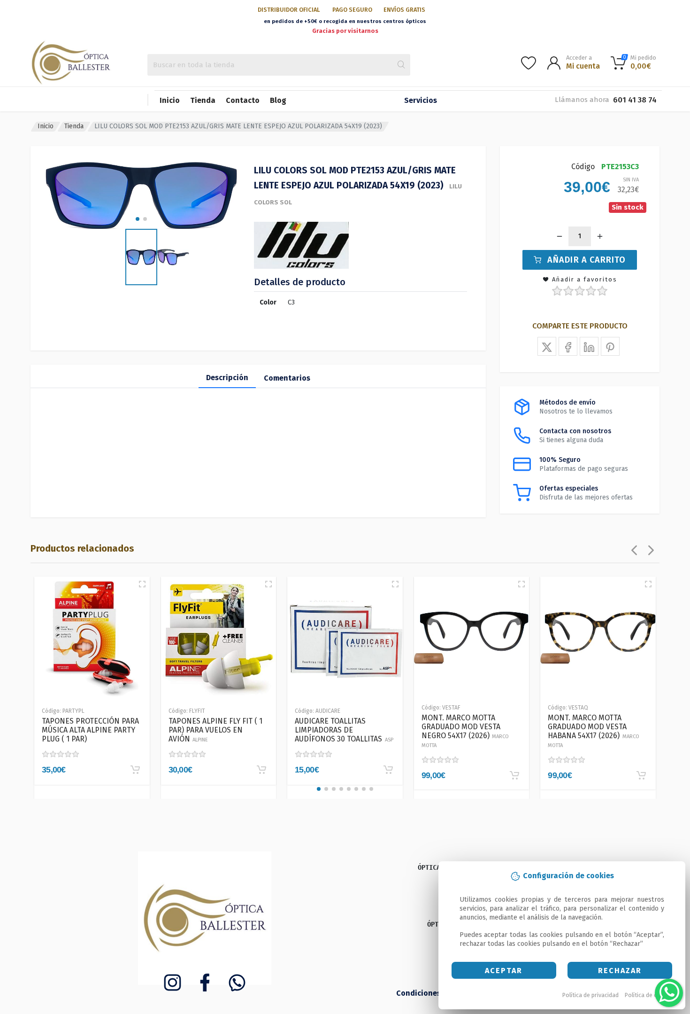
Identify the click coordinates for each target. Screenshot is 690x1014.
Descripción (227, 377)
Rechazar (620, 970)
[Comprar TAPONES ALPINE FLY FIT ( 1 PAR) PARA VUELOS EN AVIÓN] (261, 769)
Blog (278, 100)
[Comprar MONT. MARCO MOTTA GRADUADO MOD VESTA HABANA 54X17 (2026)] (641, 775)
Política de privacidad (590, 994)
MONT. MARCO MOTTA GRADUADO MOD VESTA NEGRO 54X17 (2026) (465, 731)
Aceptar (503, 970)
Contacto (243, 100)
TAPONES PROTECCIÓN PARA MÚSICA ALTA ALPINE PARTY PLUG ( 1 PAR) (90, 730)
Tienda (202, 100)
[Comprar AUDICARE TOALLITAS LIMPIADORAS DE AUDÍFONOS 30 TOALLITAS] (388, 769)
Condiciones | (421, 993)
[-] (559, 236)
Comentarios (287, 378)
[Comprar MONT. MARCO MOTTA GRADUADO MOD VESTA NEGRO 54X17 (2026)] (514, 775)
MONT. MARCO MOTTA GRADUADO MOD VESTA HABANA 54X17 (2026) (593, 731)
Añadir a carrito (586, 260)
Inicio (170, 100)
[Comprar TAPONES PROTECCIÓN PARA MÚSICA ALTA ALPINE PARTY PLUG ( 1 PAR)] (135, 769)
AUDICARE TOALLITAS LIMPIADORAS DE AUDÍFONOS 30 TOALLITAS (344, 730)
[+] (600, 236)
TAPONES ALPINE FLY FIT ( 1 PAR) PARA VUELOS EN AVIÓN (215, 730)
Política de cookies (650, 994)
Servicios (420, 100)
